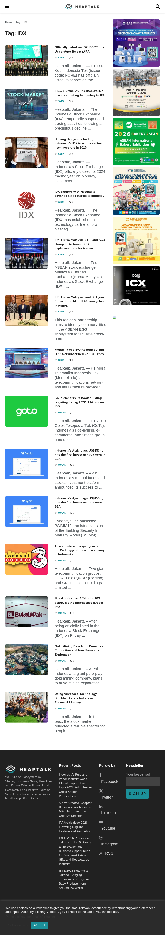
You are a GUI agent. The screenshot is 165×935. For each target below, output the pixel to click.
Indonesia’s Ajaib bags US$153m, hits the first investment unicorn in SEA (80, 455)
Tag (18, 22)
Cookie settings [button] (17, 925)
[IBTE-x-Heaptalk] (136, 191)
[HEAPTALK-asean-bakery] (136, 141)
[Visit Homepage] (82, 6)
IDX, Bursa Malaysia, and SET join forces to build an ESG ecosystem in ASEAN (79, 301)
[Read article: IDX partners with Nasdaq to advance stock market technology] (26, 205)
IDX (25, 22)
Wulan (62, 412)
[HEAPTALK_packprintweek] (136, 92)
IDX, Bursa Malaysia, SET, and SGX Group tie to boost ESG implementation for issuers (80, 244)
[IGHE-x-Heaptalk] (136, 240)
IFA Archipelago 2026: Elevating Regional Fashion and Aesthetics (74, 827)
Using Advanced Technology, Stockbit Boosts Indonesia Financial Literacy (76, 698)
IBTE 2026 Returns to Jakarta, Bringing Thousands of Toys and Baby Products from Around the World (75, 879)
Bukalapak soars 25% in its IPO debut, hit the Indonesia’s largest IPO (79, 602)
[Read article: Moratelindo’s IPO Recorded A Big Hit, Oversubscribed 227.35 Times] (26, 363)
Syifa (61, 57)
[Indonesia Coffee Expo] (136, 285)
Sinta (61, 202)
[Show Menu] (7, 6)
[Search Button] (158, 6)
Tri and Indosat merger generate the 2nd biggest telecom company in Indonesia (80, 550)
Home (8, 22)
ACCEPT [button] (39, 925)
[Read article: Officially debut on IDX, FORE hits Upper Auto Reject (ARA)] (26, 60)
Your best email (138, 774)
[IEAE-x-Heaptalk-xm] (136, 43)
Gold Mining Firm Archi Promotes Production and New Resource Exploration (79, 650)
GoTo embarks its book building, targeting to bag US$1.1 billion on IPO (79, 402)
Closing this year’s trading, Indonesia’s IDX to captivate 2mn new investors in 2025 (79, 143)
